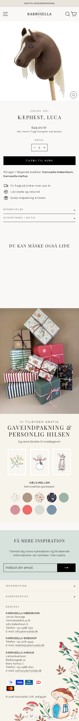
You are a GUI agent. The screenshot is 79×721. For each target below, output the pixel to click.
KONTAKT (13, 607)
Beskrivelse (13, 209)
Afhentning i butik (19, 217)
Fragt (34, 131)
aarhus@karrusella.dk (28, 670)
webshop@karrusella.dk (29, 645)
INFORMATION (16, 586)
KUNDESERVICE (17, 596)
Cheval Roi (39, 111)
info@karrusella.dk (26, 631)
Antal (39, 140)
